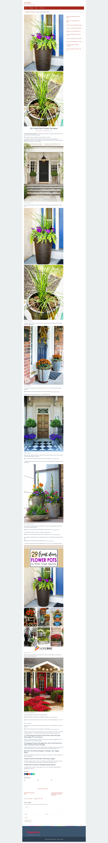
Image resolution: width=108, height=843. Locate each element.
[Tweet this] (27, 774)
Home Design (30, 798)
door (37, 798)
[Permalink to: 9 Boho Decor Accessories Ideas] (30, 786)
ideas (42, 798)
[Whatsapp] (34, 774)
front (39, 798)
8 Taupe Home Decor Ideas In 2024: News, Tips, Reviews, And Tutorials (57, 794)
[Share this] (25, 774)
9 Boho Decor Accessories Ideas (29, 793)
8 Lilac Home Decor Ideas (43, 788)
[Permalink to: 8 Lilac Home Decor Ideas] (44, 784)
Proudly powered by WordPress (50, 839)
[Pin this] (29, 774)
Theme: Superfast (60, 839)
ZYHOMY (27, 3)
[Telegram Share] (31, 774)
